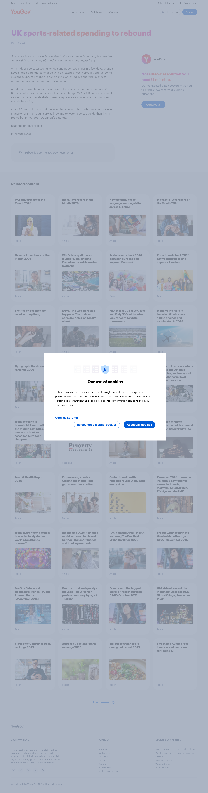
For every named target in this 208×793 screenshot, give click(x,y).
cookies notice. (65, 404)
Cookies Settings (67, 417)
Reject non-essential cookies (97, 424)
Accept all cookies (139, 424)
